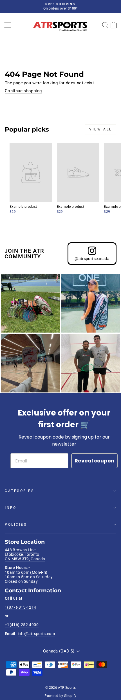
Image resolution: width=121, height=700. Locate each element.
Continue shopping (23, 91)
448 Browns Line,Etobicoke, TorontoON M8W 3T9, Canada (25, 554)
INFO (10, 508)
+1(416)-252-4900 (22, 624)
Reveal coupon (94, 460)
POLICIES (16, 525)
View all (100, 129)
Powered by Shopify (60, 696)
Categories (19, 491)
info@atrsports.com (36, 633)
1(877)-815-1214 (20, 607)
